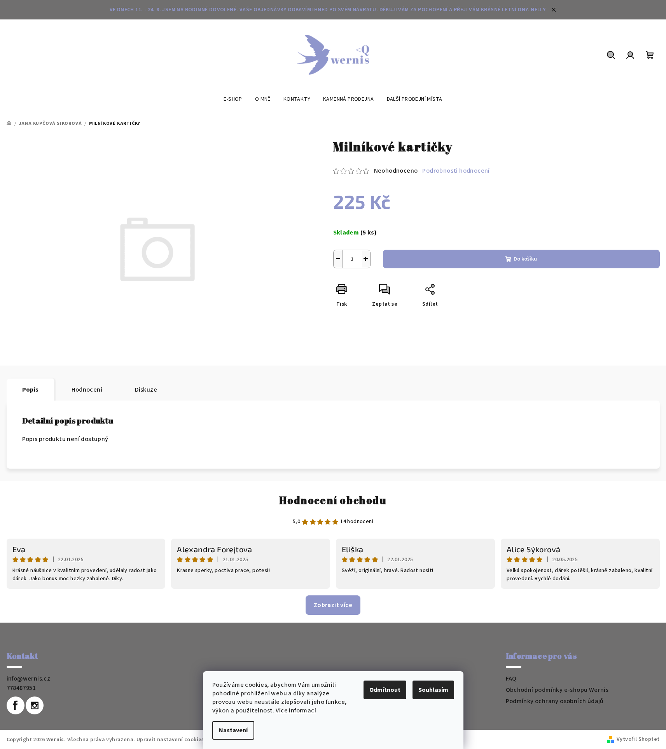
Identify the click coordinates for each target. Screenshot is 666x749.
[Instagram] (35, 705)
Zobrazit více (333, 605)
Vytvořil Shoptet (638, 739)
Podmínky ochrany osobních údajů (555, 701)
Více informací (296, 710)
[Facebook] (15, 705)
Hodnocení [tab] (87, 389)
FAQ (511, 678)
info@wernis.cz (29, 678)
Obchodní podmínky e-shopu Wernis (557, 690)
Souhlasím (433, 690)
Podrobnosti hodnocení (455, 170)
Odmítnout (384, 690)
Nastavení (233, 730)
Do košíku (525, 259)
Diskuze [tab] (146, 389)
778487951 (21, 688)
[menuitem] (232, 99)
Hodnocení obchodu (332, 500)
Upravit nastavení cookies (170, 740)
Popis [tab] (30, 389)
